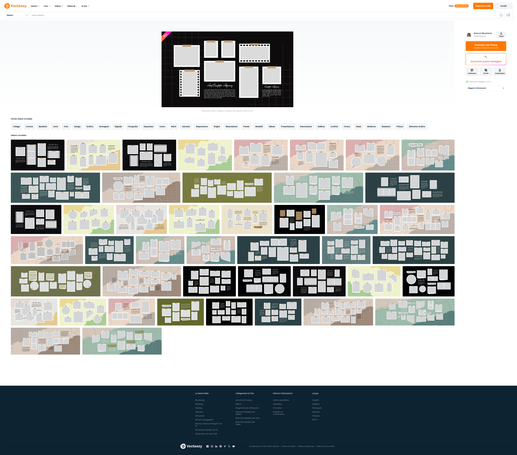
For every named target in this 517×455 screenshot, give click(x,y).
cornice (29, 126)
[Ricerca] (501, 15)
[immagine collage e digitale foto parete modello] (227, 188)
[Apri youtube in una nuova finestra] (233, 446)
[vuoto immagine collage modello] (410, 188)
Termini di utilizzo (289, 446)
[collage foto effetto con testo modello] (205, 155)
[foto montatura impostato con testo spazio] (55, 281)
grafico (90, 126)
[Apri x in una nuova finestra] (229, 446)
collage (16, 126)
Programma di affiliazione (247, 408)
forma (347, 126)
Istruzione (200, 415)
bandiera (43, 126)
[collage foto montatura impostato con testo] (194, 219)
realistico (386, 126)
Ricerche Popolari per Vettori (245, 413)
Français (316, 415)
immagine (104, 126)
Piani (451, 6)
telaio (358, 126)
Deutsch (316, 412)
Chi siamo (277, 408)
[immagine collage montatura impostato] (141, 188)
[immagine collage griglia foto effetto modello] (55, 188)
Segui (501, 36)
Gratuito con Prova (486, 46)
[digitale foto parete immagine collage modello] (319, 281)
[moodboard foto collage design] (317, 155)
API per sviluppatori (204, 419)
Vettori (34, 6)
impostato (149, 126)
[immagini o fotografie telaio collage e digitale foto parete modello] (318, 188)
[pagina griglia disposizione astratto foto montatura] (47, 250)
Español (316, 404)
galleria (321, 126)
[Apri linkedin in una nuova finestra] (216, 446)
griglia (217, 126)
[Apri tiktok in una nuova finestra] (225, 446)
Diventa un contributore (278, 413)
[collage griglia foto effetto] (372, 155)
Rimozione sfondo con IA (206, 430)
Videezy (198, 408)
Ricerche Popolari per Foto (247, 418)
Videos (58, 6)
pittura (400, 126)
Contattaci (277, 404)
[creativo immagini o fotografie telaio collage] (374, 281)
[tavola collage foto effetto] (261, 155)
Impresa (199, 412)
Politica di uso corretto (325, 446)
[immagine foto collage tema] (45, 341)
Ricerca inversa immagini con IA (208, 424)
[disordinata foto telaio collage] (37, 155)
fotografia (133, 126)
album (272, 126)
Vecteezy (199, 404)
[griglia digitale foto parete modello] (247, 219)
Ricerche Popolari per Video (245, 423)
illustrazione (231, 126)
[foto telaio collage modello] (36, 219)
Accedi (504, 6)
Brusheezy (200, 400)
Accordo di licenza (244, 400)
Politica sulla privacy (306, 446)
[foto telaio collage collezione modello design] (89, 219)
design (77, 126)
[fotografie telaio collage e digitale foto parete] (149, 155)
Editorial (71, 6)
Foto (46, 6)
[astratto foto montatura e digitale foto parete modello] (278, 250)
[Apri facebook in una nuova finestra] (208, 446)
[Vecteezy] (15, 6)
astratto (186, 126)
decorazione (306, 126)
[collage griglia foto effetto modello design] (34, 312)
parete (246, 126)
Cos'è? (488, 82)
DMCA (238, 404)
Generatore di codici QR (206, 433)
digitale (118, 126)
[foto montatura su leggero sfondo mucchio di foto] (93, 155)
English (315, 400)
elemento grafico (417, 126)
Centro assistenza (281, 400)
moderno (371, 126)
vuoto (162, 126)
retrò (173, 126)
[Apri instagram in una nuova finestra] (212, 446)
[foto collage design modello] (428, 155)
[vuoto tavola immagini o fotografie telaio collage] (142, 281)
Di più (84, 6)
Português (317, 408)
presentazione (287, 126)
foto (66, 126)
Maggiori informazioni (477, 88)
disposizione (202, 126)
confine (334, 126)
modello (259, 126)
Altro (314, 420)
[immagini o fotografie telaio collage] (429, 281)
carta (55, 126)
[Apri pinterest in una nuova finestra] (221, 446)
